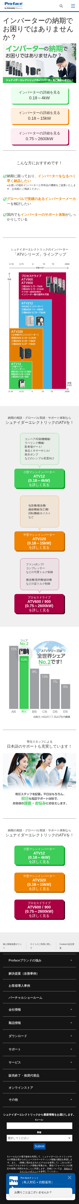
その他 (13, 1099)
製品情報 (15, 1023)
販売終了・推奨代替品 (24, 1075)
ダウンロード (18, 1036)
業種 (39, 1132)
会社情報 (15, 1009)
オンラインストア (21, 1087)
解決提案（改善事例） (24, 973)
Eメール (39, 1120)
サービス (15, 1062)
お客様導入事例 (19, 985)
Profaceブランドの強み (25, 960)
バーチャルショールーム (25, 997)
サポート (15, 1049)
